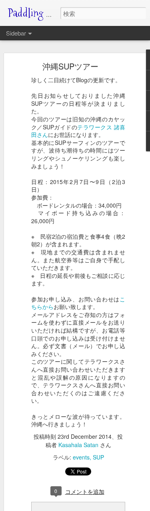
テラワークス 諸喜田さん (78, 131)
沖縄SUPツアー (70, 66)
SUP (98, 457)
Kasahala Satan (78, 445)
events (81, 457)
